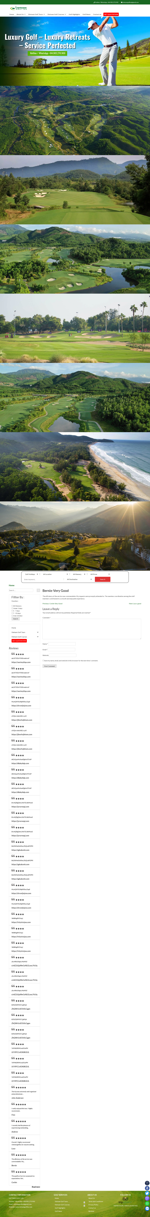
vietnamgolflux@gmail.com (130, 2)
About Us (20, 14)
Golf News (87, 14)
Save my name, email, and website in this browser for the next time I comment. (71, 661)
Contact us (97, 14)
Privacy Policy (93, 1205)
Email (45, 650)
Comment (47, 618)
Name (45, 644)
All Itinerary (17, 606)
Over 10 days (17, 616)
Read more (36, 1187)
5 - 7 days (16, 611)
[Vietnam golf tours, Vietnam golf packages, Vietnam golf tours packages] (19, 8)
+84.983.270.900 (29, 1201)
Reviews (91, 1211)
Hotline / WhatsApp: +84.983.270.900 (107, 2)
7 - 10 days (17, 613)
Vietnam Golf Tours (35, 14)
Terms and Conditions (95, 1201)
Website (46, 655)
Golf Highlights (74, 14)
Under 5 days (17, 608)
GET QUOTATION (111, 14)
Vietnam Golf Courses (55, 14)
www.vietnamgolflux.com (23, 1207)
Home (11, 14)
